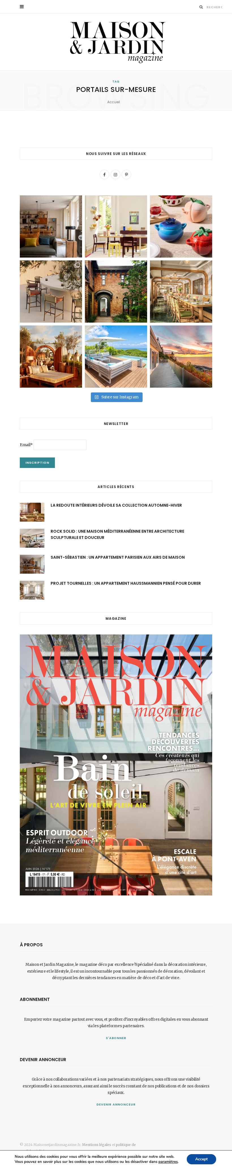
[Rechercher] (201, 7)
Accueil (113, 102)
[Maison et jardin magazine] (116, 42)
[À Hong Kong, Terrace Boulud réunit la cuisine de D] (181, 291)
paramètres (168, 1161)
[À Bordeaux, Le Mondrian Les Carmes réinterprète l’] (51, 356)
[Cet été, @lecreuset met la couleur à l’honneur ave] (181, 226)
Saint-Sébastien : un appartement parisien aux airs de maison (118, 557)
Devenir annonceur (116, 1104)
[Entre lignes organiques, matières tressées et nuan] (51, 291)
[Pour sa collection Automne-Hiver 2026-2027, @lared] (116, 226)
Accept (201, 1159)
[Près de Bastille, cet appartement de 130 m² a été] (51, 226)
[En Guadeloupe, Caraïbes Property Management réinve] (116, 356)
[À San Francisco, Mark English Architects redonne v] (116, 291)
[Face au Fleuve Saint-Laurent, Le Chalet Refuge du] (181, 356)
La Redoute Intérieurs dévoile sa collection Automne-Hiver (116, 505)
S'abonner (116, 1038)
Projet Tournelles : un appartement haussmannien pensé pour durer (126, 583)
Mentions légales (96, 1145)
